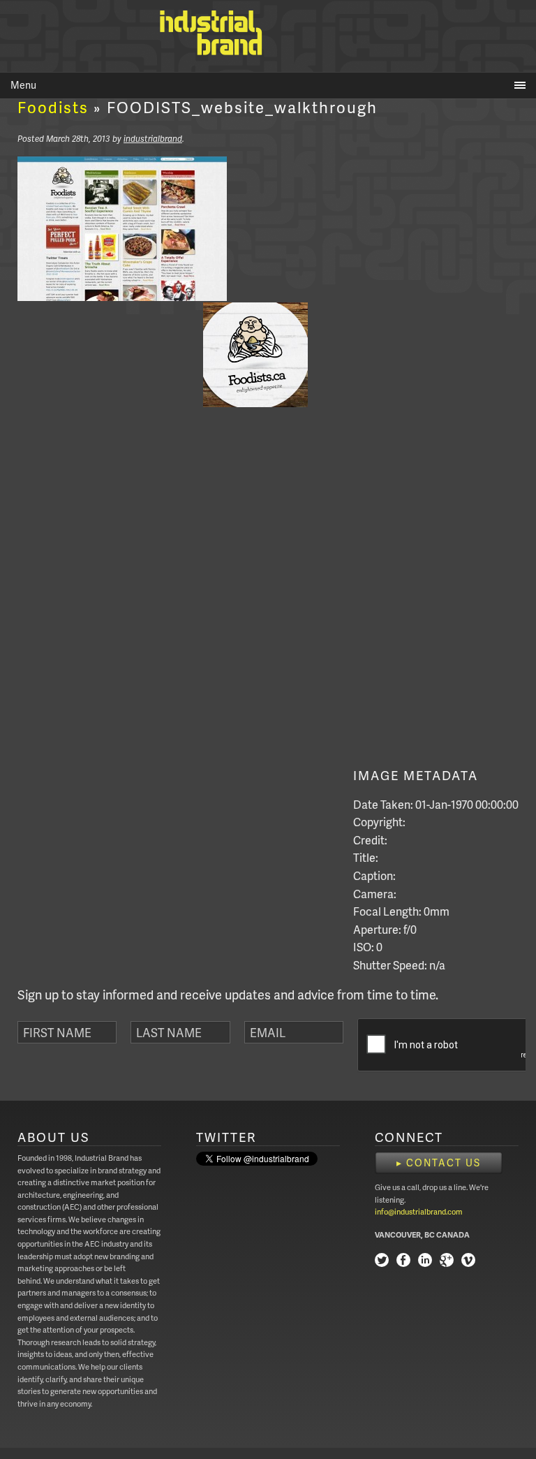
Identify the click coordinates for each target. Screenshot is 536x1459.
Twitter (382, 1261)
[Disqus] (197, 591)
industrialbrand (153, 139)
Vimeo (468, 1261)
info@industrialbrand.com (419, 1211)
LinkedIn (425, 1261)
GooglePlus (447, 1261)
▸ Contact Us (438, 1162)
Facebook (403, 1261)
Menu (23, 84)
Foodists (53, 107)
